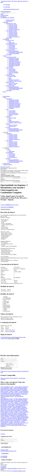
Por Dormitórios (9, 43)
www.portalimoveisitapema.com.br (18, 470)
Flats (10, 41)
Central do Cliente (4, 449)
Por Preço (8, 49)
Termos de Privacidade (5, 175)
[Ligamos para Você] (5, 166)
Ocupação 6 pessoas (13, 27)
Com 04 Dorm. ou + (13, 48)
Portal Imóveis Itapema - (6, 11)
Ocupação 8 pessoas (13, 28)
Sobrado (10, 73)
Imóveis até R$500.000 (14, 51)
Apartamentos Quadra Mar (14, 64)
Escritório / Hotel (12, 76)
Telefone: (3, 361)
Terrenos (8, 82)
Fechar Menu (9, 37)
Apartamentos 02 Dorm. (14, 59)
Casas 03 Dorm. (12, 70)
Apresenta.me (3, 467)
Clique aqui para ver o (13, 338)
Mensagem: (3, 367)
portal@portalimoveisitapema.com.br (11, 9)
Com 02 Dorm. (12, 46)
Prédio (10, 78)
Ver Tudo (14, 23)
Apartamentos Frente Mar (14, 65)
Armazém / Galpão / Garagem (15, 81)
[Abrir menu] (1, 94)
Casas (7, 67)
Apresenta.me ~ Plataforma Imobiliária (9, 468)
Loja (10, 77)
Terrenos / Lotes (12, 84)
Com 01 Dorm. (12, 45)
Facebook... (3, 433)
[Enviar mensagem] (5, 179)
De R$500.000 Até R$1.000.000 (16, 52)
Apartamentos (12, 42)
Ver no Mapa (3, 466)
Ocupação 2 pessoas (13, 24)
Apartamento (8, 23)
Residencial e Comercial (14, 79)
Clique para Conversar (5, 209)
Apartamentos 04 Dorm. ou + (15, 61)
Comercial (8, 75)
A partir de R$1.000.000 (14, 53)
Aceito (12, 175)
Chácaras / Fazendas (13, 83)
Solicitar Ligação (4, 443)
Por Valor (8, 85)
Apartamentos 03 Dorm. (14, 60)
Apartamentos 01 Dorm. (14, 58)
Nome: (2, 358)
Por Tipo (8, 40)
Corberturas (11, 66)
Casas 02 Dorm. (12, 69)
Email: (2, 359)
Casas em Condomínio (13, 72)
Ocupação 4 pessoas (13, 25)
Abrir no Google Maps (10, 331)
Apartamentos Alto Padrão (14, 63)
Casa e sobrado (9, 30)
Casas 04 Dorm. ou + (13, 71)
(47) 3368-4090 (6, 4)
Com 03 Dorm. (12, 47)
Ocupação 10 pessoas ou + (14, 29)
